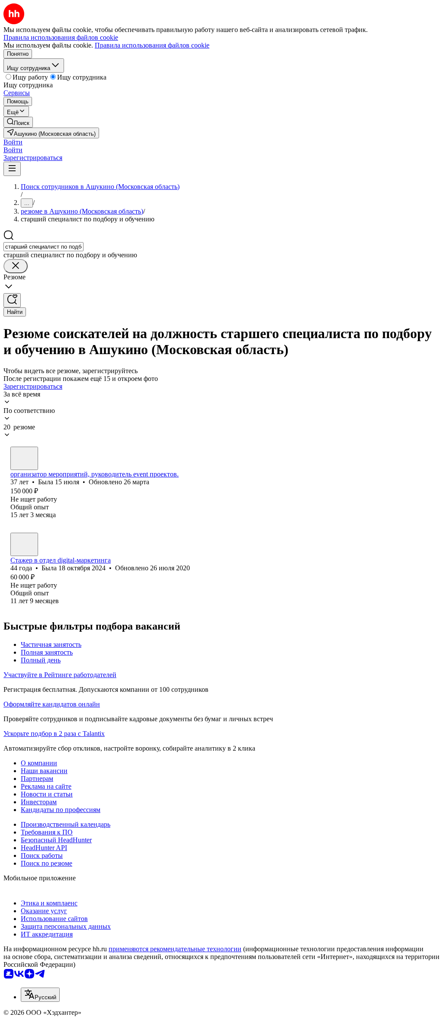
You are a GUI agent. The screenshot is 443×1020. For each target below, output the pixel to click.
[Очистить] (15, 266)
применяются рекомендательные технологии (175, 949)
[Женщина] (24, 458)
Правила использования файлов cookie (152, 45)
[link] (18, 122)
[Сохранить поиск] (12, 300)
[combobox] (43, 246)
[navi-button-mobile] (12, 169)
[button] (12, 142)
